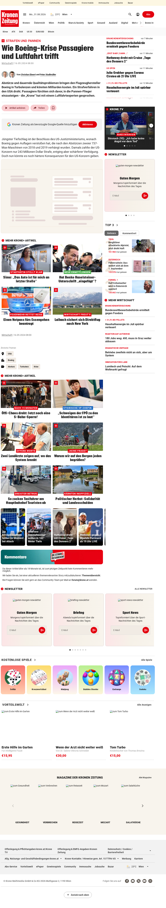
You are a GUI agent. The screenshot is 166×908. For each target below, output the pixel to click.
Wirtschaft (7, 63)
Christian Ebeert (28, 74)
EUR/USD (40, 32)
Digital (124, 23)
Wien (51, 23)
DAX (21, 32)
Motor (135, 23)
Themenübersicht (91, 575)
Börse (5, 32)
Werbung (126, 858)
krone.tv (149, 23)
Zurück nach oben (78, 895)
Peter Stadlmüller (48, 74)
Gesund (101, 23)
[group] (13, 527)
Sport (90, 23)
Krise (36, 367)
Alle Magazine (145, 777)
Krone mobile (87, 3)
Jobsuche (118, 3)
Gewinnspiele (71, 3)
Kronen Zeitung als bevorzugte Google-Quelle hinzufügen (52, 124)
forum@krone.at (80, 580)
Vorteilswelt (28, 3)
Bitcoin (51, 32)
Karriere (138, 858)
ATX (13, 32)
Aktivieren (87, 124)
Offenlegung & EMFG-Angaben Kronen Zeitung (77, 851)
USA (10, 354)
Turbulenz (24, 367)
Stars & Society (76, 23)
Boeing (11, 360)
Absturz (11, 367)
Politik (61, 23)
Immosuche (104, 3)
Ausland (113, 23)
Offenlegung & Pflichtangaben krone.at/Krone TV (28, 851)
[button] (141, 23)
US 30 (29, 32)
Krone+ (26, 23)
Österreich (39, 23)
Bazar (130, 3)
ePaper (41, 3)
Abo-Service (11, 866)
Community (54, 3)
